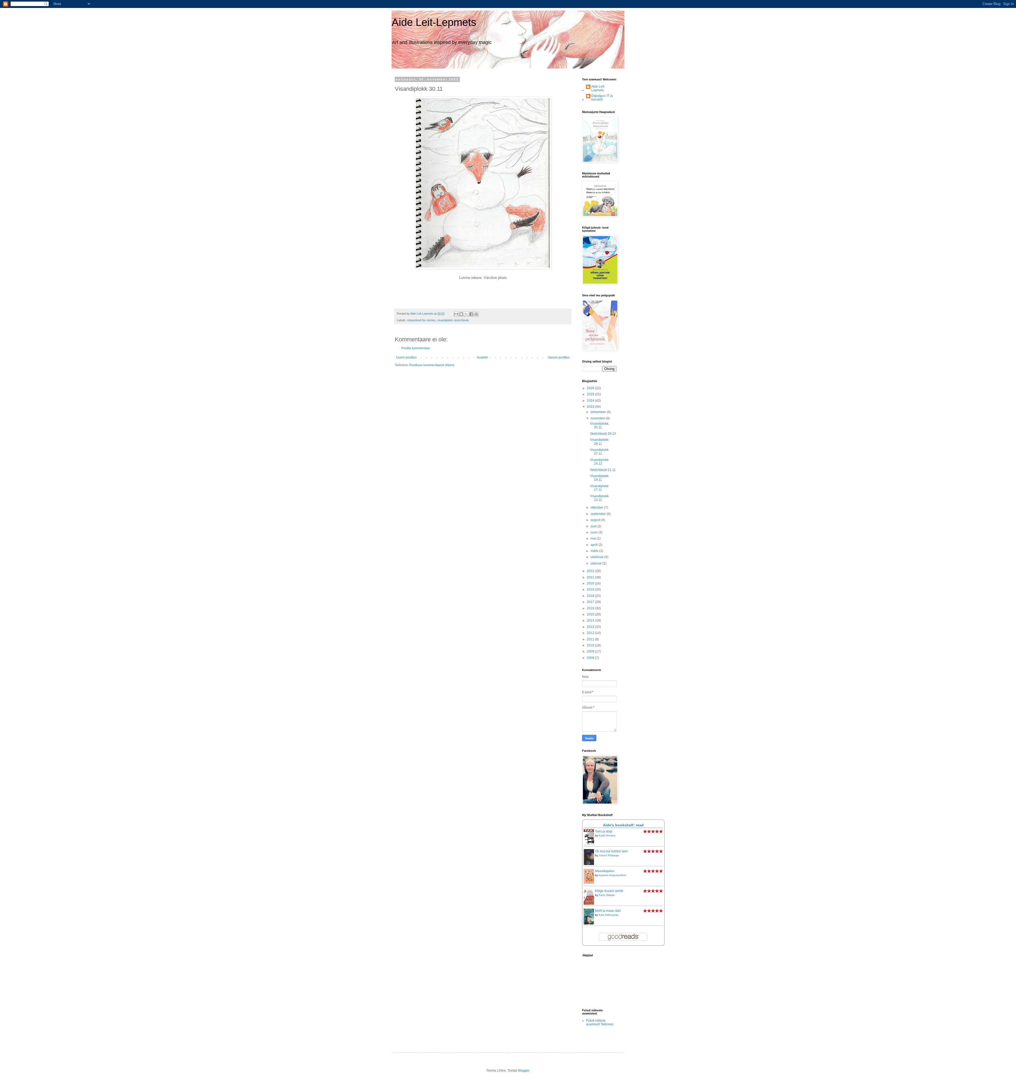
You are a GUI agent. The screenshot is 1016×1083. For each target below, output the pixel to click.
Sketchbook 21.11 (603, 470)
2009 (591, 651)
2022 (591, 571)
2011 (591, 639)
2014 (591, 620)
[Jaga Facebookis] (471, 314)
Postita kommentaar (415, 348)
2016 (591, 608)
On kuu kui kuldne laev (611, 851)
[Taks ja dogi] (590, 844)
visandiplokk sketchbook (453, 320)
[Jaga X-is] (466, 314)
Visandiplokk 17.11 (599, 488)
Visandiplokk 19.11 (599, 478)
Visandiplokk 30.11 (599, 425)
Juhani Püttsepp (609, 855)
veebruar (597, 557)
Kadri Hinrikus (607, 835)
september (599, 514)
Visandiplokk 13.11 (599, 498)
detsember (599, 412)
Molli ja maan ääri (608, 911)
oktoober (597, 507)
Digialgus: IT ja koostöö (602, 97)
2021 (591, 577)
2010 (591, 645)
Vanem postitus (559, 357)
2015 (591, 614)
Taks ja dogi (603, 831)
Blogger (523, 1070)
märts (595, 551)
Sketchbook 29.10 (603, 434)
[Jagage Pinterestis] (476, 314)
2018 (591, 596)
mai (594, 538)
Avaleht (482, 357)
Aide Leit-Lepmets (434, 22)
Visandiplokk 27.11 (599, 451)
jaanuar (596, 563)
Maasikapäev (604, 871)
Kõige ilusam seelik (609, 891)
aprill (594, 545)
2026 (591, 388)
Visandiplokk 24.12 (599, 461)
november (598, 418)
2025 (591, 394)
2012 (591, 633)
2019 (591, 589)
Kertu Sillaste (607, 895)
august (596, 520)
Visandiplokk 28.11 (599, 441)
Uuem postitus (406, 357)
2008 (591, 658)
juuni (594, 532)
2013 (591, 627)
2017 (591, 602)
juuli (594, 526)
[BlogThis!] (461, 314)
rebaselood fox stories (421, 320)
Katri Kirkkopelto (609, 914)
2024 (591, 400)
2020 (591, 583)
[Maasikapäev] (590, 883)
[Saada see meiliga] (456, 314)
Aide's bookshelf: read (623, 825)
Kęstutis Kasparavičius (612, 875)
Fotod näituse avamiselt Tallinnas (600, 1022)
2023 (591, 407)
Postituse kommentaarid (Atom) (431, 365)
